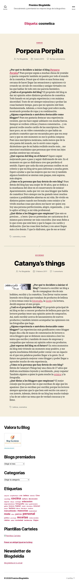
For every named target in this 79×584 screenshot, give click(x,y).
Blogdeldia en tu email (13, 563)
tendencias (28, 520)
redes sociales (33, 518)
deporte (6, 501)
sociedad (39, 255)
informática (29, 506)
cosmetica (16, 237)
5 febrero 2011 (41, 271)
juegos (6, 508)
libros (18, 508)
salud (12, 520)
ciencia (32, 495)
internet (37, 506)
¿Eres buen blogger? (9, 448)
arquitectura (14, 495)
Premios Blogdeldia (39, 5)
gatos (6, 506)
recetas (22, 517)
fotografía (37, 301)
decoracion (33, 499)
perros (18, 514)
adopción (6, 495)
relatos (7, 520)
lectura (12, 508)
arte (20, 495)
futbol (26, 504)
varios (39, 43)
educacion (27, 501)
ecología (18, 501)
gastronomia (33, 504)
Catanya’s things (39, 263)
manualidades (10, 511)
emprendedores (9, 504)
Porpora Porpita (39, 51)
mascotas (22, 510)
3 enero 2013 (39, 59)
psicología (13, 518)
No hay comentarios (57, 59)
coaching (7, 499)
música (57, 374)
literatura (24, 508)
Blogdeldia (24, 59)
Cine (38, 495)
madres (30, 508)
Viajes (35, 520)
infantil (23, 506)
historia (11, 506)
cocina (16, 498)
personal (29, 513)
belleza (15, 407)
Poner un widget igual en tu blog (18, 542)
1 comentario (58, 271)
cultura (25, 499)
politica (6, 518)
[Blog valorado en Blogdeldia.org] (12, 439)
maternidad (33, 511)
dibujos (12, 501)
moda (23, 237)
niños (12, 514)
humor (18, 506)
